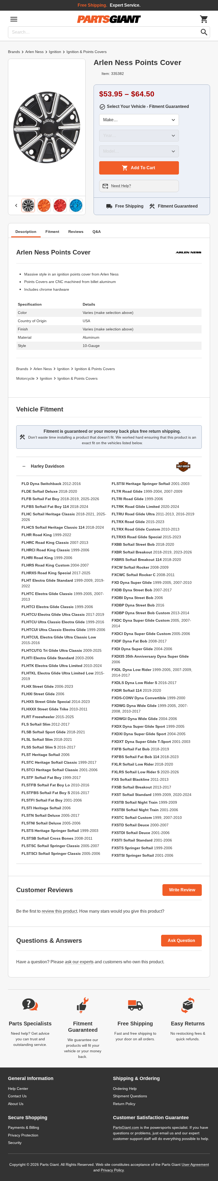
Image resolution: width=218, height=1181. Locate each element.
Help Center (18, 1088)
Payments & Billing (23, 1127)
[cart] (204, 19)
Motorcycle (25, 378)
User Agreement (195, 1164)
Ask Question (181, 940)
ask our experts (79, 962)
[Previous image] (16, 205)
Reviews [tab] (75, 231)
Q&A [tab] (97, 231)
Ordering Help (125, 1088)
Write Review (182, 890)
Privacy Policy (112, 1170)
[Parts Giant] (109, 19)
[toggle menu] (14, 19)
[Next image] (77, 205)
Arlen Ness (34, 52)
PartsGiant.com (126, 1127)
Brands (14, 52)
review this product (59, 911)
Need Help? (121, 186)
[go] (204, 32)
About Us (15, 1104)
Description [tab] (25, 231)
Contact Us (17, 1096)
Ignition (55, 52)
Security (15, 1142)
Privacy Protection (23, 1135)
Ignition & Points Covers (86, 52)
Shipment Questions (130, 1096)
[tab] (28, 205)
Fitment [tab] (52, 231)
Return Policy (124, 1104)
